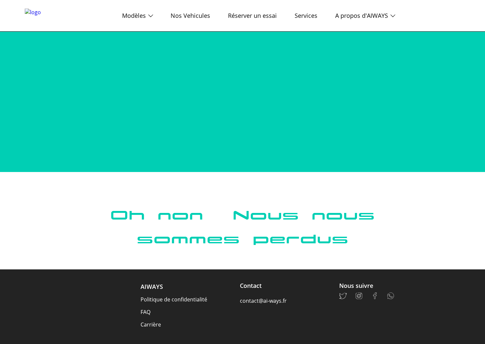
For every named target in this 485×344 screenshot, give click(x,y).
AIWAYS (152, 287)
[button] (129, 15)
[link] (36, 15)
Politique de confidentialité (174, 299)
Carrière (151, 324)
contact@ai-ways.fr (263, 300)
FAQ (145, 312)
